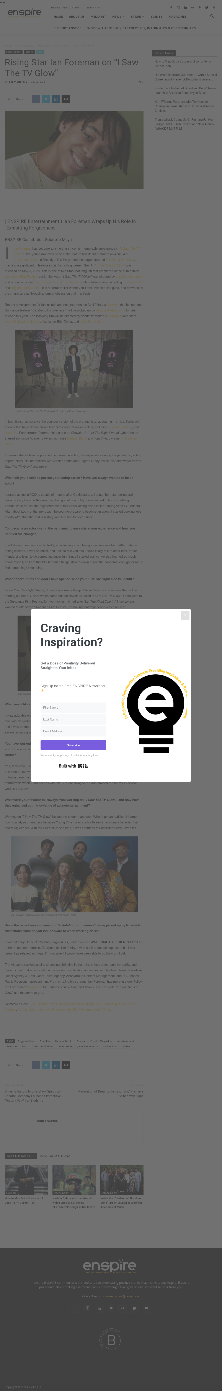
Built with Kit (73, 766)
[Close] (185, 615)
